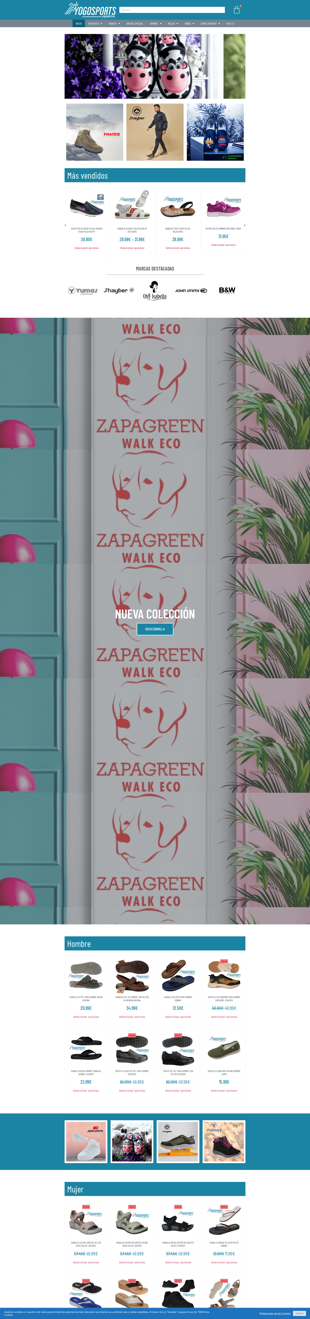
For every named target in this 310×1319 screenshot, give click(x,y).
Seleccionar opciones (86, 248)
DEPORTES (93, 23)
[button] (153, 97)
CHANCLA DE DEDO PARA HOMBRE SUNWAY (178, 998)
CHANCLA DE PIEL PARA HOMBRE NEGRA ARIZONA (86, 998)
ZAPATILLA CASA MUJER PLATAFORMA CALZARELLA (223, 230)
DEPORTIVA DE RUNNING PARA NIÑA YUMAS (132, 228)
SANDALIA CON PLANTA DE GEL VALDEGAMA (86, 230)
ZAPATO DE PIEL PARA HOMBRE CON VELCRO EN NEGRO (178, 1072)
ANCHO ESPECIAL (134, 23)
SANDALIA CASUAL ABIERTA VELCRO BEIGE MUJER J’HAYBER (86, 1244)
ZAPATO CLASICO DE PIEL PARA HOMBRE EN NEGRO (132, 1072)
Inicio (79, 23)
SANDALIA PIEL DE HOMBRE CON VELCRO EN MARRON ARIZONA (132, 998)
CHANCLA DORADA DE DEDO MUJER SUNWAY (224, 1244)
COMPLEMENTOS (209, 23)
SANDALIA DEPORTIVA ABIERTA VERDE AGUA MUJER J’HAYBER (132, 1244)
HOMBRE (154, 23)
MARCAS (113, 23)
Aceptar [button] (299, 1313)
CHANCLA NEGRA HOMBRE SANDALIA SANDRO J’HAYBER (86, 1072)
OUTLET (230, 23)
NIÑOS (188, 23)
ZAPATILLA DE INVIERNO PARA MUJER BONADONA (177, 230)
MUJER (171, 23)
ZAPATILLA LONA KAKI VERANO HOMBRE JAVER (224, 1072)
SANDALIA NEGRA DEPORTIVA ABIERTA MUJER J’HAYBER (178, 1244)
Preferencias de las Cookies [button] (275, 1313)
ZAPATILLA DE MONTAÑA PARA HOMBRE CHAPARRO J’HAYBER (224, 998)
